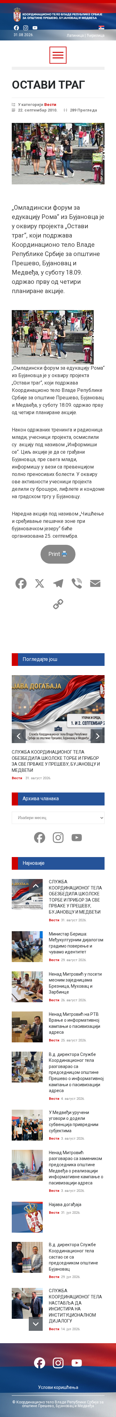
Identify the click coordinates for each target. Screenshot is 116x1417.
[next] (98, 736)
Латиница (75, 35)
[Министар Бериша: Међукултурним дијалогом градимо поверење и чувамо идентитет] (27, 946)
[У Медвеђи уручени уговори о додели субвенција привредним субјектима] (27, 1125)
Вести (50, 104)
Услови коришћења (58, 1387)
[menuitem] (101, 28)
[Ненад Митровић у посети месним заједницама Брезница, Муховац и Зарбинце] (27, 986)
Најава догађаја (65, 1204)
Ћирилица (96, 35)
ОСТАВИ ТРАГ (48, 84)
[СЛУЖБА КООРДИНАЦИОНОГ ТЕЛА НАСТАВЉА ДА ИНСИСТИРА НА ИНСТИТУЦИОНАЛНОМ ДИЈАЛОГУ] (27, 1303)
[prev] (19, 736)
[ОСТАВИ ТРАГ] (58, 153)
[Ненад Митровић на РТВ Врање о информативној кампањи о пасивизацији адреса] (27, 1026)
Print (55, 554)
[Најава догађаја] (27, 1217)
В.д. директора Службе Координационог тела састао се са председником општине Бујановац (73, 1256)
